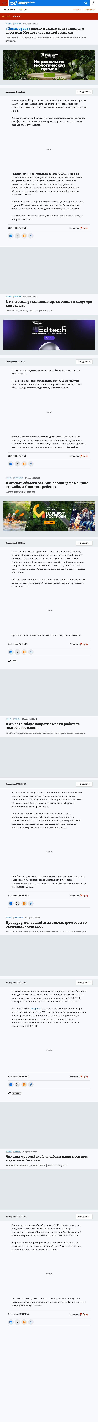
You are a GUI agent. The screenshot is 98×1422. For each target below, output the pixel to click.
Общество (18, 715)
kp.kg (85, 225)
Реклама (77, 9)
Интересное (18, 23)
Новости (17, 16)
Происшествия (19, 474)
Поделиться (85, 92)
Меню (4, 3)
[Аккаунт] (94, 3)
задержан (35, 1005)
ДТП (14, 657)
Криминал (16, 1090)
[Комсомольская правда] (22, 3)
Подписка (89, 9)
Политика (18, 1332)
